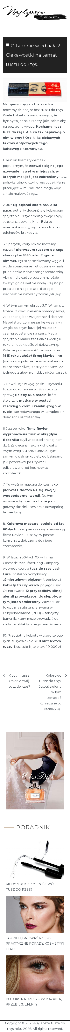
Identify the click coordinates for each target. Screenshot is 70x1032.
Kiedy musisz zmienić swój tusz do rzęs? (19, 681)
